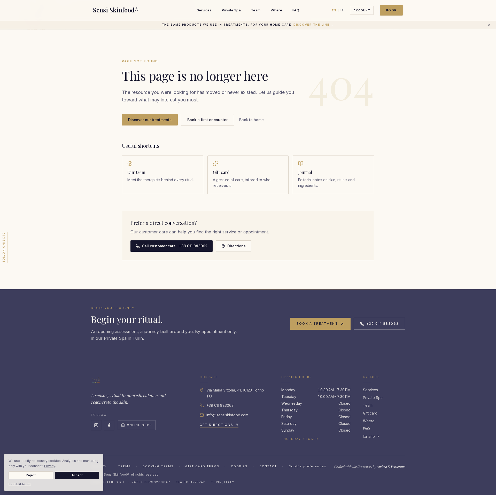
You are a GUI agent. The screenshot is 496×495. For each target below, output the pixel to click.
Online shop (139, 425)
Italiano (369, 436)
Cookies (239, 466)
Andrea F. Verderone (391, 466)
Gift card (370, 413)
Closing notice (3, 247)
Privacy (49, 466)
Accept (77, 475)
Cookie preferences (308, 466)
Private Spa (231, 10)
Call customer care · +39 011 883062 (174, 246)
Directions (236, 246)
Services (204, 10)
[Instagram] (96, 425)
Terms (124, 466)
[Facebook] (109, 425)
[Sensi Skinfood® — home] (96, 380)
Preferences (20, 484)
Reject (31, 475)
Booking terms (158, 466)
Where (276, 10)
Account (361, 10)
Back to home (251, 119)
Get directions (216, 425)
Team (255, 10)
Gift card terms (202, 466)
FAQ (295, 10)
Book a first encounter (207, 119)
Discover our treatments (150, 119)
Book (391, 10)
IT (342, 10)
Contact (268, 466)
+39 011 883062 (382, 324)
